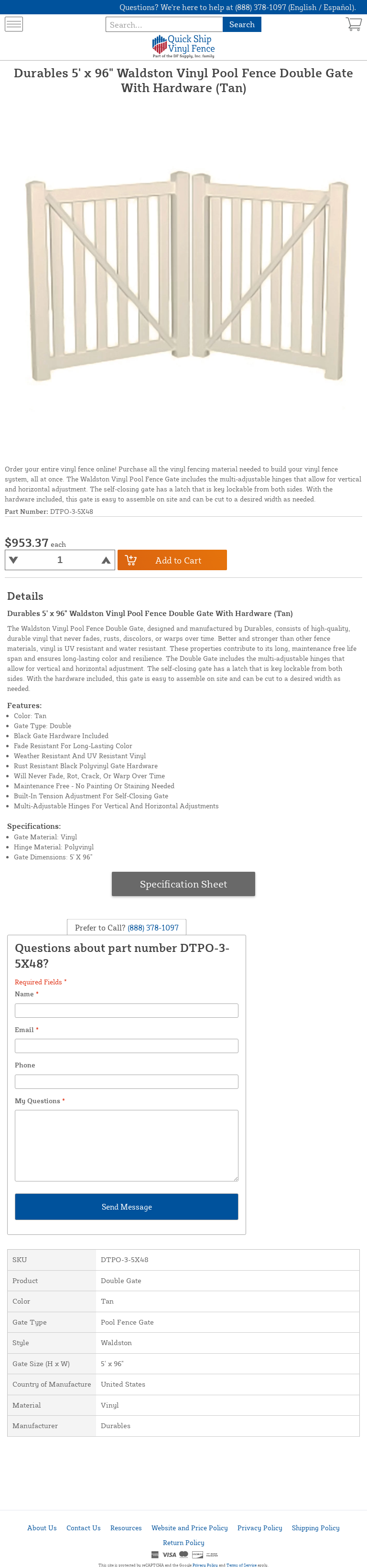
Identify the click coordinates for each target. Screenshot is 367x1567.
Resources (126, 1528)
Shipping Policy (316, 1528)
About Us (42, 1528)
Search (242, 24)
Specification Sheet (183, 884)
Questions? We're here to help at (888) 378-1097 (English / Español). (237, 7)
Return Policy (184, 1542)
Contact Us (83, 1528)
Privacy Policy (259, 1528)
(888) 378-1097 (152, 927)
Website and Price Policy (189, 1528)
